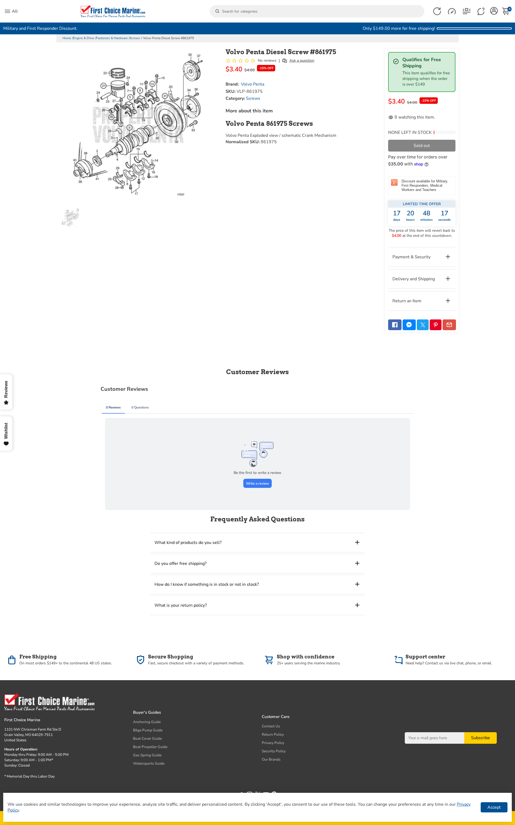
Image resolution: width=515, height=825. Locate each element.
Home (66, 38)
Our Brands (271, 759)
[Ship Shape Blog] (466, 11)
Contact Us (271, 726)
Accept (494, 807)
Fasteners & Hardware (112, 38)
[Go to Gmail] (449, 324)
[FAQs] (481, 11)
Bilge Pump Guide (148, 730)
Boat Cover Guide (147, 738)
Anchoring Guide (147, 721)
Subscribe (480, 738)
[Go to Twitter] (423, 324)
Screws (135, 38)
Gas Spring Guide (147, 755)
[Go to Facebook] (395, 324)
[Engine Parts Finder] (452, 11)
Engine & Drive (83, 38)
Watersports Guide (148, 763)
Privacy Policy (273, 742)
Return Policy (273, 734)
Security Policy (274, 751)
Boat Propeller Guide (150, 746)
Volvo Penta (252, 84)
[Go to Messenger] (409, 324)
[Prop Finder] (437, 11)
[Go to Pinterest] (436, 324)
